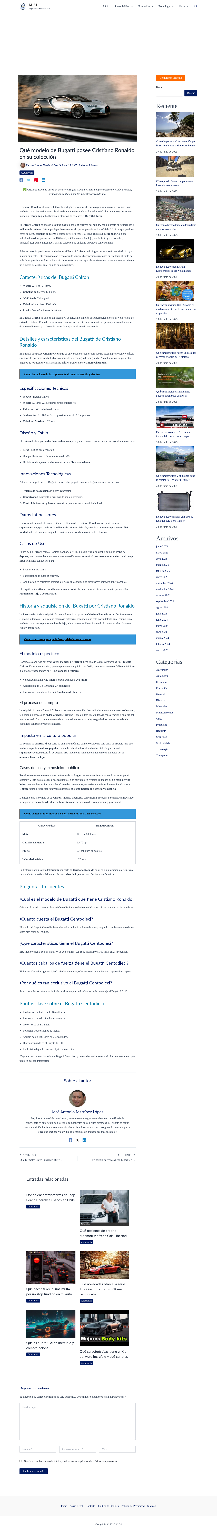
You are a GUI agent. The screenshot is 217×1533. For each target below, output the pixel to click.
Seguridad (161, 736)
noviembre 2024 (165, 589)
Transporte (161, 755)
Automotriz (27, 172)
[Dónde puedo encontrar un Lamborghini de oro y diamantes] (175, 251)
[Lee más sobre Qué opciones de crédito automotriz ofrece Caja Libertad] (104, 1207)
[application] (131, 6)
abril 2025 (161, 558)
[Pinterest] (36, 179)
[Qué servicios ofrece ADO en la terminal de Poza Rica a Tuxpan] (175, 417)
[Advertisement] (108, 38)
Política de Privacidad (133, 1506)
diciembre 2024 (164, 583)
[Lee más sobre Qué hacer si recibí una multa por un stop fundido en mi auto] (50, 1267)
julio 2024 (161, 613)
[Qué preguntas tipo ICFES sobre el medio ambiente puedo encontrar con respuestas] (175, 291)
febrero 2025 (163, 570)
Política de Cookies (108, 1506)
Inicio (64, 1506)
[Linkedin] (43, 179)
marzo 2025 (162, 564)
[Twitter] (28, 179)
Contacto (90, 1506)
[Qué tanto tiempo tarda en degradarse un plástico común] (175, 208)
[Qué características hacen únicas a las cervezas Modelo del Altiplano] (175, 336)
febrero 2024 (163, 644)
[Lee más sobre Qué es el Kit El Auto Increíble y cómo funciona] (50, 1323)
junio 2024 (162, 619)
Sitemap (151, 1506)
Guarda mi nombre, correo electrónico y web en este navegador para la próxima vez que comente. (71, 1461)
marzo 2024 (162, 638)
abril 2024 (161, 631)
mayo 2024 (162, 625)
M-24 (33, 5)
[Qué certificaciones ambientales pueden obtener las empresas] (175, 377)
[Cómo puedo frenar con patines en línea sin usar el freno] (175, 166)
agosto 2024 (162, 607)
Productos (161, 724)
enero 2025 (162, 577)
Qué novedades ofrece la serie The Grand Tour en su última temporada (102, 1289)
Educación (161, 688)
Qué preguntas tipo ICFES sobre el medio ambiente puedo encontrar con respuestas (176, 309)
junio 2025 (162, 546)
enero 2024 (162, 650)
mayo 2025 (162, 552)
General (160, 694)
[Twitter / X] (77, 1140)
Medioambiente (164, 712)
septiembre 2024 (165, 601)
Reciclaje (161, 730)
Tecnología (162, 749)
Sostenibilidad (163, 743)
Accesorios (162, 669)
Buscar (159, 87)
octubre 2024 (163, 595)
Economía (161, 682)
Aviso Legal (76, 1506)
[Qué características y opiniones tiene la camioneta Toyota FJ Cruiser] (175, 459)
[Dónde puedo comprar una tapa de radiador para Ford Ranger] (175, 501)
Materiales (161, 706)
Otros (159, 718)
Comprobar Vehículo (171, 77)
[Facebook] (21, 179)
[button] (196, 6)
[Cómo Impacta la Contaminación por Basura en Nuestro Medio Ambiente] (175, 124)
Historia (160, 700)
